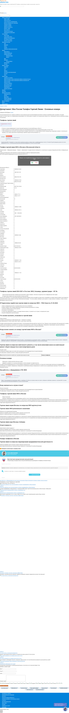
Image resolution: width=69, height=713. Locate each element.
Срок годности (7, 29)
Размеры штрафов (7, 25)
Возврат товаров (5, 65)
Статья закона (4, 33)
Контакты (4, 696)
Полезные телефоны (8, 83)
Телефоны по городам (8, 77)
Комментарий (3, 681)
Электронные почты (8, 84)
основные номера (37, 480)
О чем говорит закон (8, 36)
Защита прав (6, 35)
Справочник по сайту (6, 705)
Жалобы (5, 95)
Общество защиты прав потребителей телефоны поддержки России (17, 79)
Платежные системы (6, 42)
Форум (3, 102)
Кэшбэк (5, 47)
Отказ (5, 68)
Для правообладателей (6, 701)
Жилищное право (9, 55)
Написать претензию (8, 40)
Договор (5, 73)
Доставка (4, 91)
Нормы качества (7, 20)
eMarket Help (4, 2)
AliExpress (6, 59)
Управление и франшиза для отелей (7, 663)
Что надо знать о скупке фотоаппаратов (8, 652)
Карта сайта (4, 703)
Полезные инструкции (8, 31)
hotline (12, 112)
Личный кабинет (9, 61)
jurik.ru (5, 12)
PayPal (5, 46)
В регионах (4, 707)
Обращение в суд (7, 94)
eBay (5, 58)
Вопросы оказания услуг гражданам (11, 23)
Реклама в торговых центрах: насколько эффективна (11, 572)
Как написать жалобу (8, 39)
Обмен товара (6, 18)
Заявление (6, 66)
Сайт (1, 673)
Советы (7, 57)
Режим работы (7, 87)
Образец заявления (7, 98)
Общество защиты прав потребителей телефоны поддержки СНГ (16, 80)
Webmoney (6, 44)
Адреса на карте (7, 81)
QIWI (5, 43)
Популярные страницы (6, 693)
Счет (5, 69)
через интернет (44, 480)
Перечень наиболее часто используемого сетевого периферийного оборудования (17, 487)
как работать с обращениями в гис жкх (8, 480)
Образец (5, 70)
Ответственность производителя (10, 21)
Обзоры (3, 50)
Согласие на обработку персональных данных (11, 698)
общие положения (29, 480)
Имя (1, 668)
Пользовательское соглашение (8, 694)
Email (1, 671)
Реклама (3, 704)
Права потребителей (6, 17)
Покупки (5, 64)
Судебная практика (7, 54)
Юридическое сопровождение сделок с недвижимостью (12, 492)
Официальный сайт (7, 85)
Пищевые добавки (7, 24)
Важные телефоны (5, 100)
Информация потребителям (9, 32)
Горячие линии (4, 76)
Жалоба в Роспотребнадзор (9, 38)
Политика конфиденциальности (8, 697)
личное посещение (21, 480)
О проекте (4, 700)
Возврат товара (7, 28)
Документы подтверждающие (10, 72)
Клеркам (3, 90)
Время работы (7, 51)
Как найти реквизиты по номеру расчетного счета (11, 658)
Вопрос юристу (5, 103)
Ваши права (6, 96)
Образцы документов (8, 27)
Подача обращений (7, 99)
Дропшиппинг (6, 62)
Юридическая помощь (6, 92)
